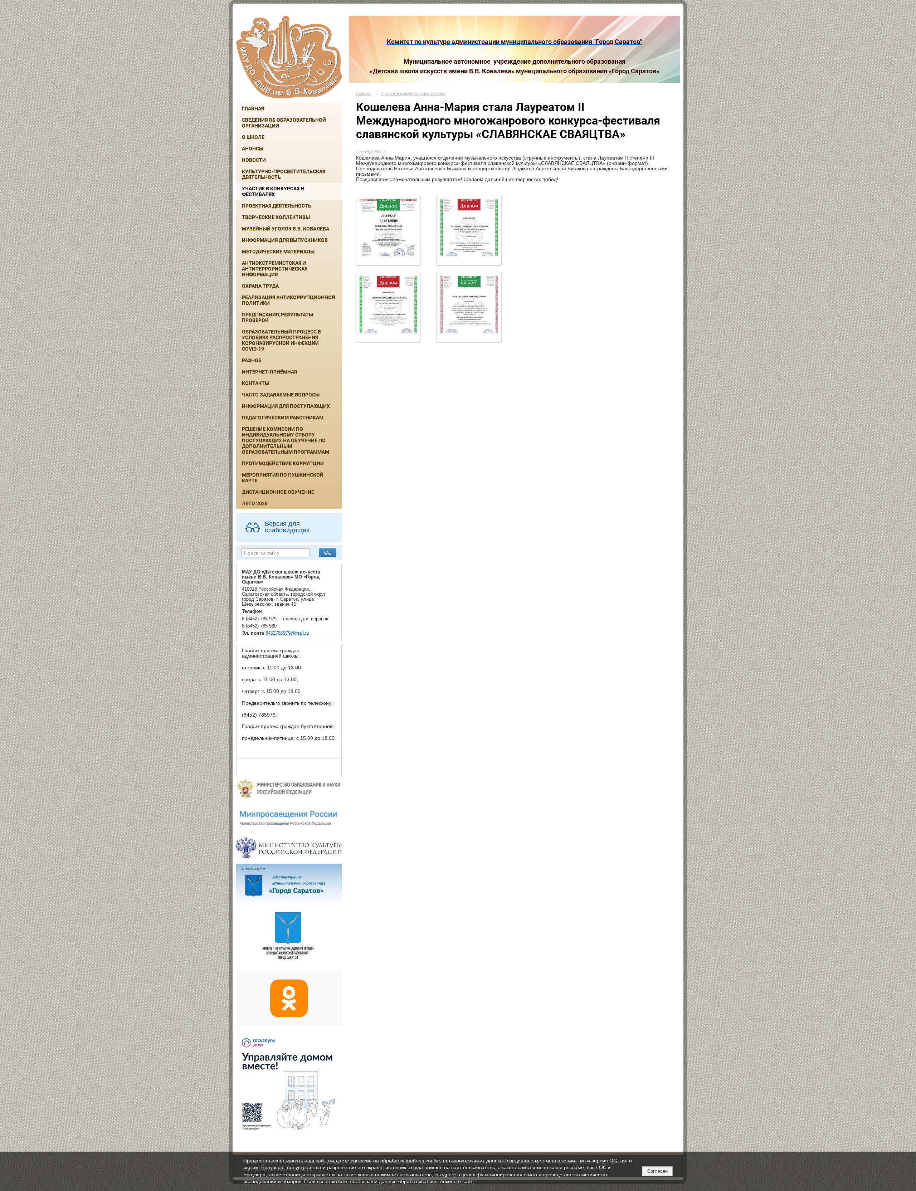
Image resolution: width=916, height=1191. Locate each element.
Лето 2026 (255, 503)
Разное (251, 360)
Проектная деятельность (276, 206)
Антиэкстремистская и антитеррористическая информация (274, 268)
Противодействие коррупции (283, 463)
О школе (253, 137)
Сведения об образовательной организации (284, 122)
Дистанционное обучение (278, 492)
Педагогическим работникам (282, 417)
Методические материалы (278, 251)
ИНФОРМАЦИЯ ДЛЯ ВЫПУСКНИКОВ (285, 240)
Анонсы (252, 148)
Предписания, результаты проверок (277, 317)
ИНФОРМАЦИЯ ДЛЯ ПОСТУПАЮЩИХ (286, 406)
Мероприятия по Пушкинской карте (282, 477)
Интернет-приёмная (269, 372)
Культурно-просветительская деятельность (283, 174)
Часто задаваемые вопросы (281, 394)
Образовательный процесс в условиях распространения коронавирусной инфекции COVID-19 (281, 340)
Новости (254, 160)
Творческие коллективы (276, 217)
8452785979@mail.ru (287, 633)
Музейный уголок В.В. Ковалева (285, 228)
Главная (253, 108)
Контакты (255, 383)
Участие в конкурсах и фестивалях (273, 191)
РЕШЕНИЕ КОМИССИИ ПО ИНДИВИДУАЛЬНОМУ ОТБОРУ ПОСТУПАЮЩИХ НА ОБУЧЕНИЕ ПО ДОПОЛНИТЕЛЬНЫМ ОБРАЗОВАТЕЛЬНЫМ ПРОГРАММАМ (285, 440)
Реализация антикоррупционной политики (288, 300)
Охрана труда (260, 286)
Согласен (657, 1171)
